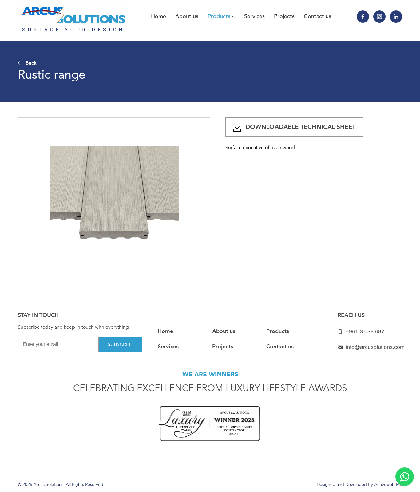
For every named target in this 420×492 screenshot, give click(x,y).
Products (220, 16)
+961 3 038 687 (365, 331)
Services (254, 16)
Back (31, 63)
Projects (284, 16)
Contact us (317, 16)
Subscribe (120, 344)
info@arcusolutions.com (375, 347)
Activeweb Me (388, 484)
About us (186, 16)
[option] (114, 194)
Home (158, 16)
